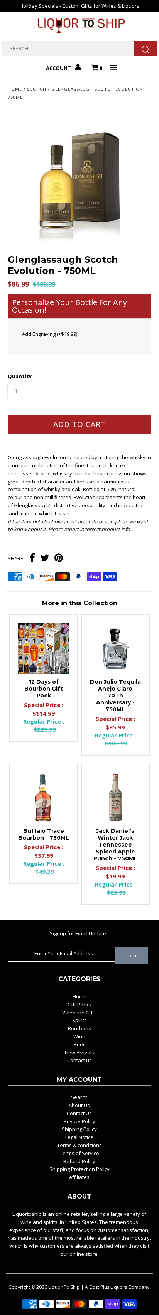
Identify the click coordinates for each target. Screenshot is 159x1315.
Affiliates (79, 1177)
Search (79, 1097)
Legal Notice (79, 1137)
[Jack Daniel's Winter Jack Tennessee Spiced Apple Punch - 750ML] (115, 798)
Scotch (36, 89)
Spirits (79, 1020)
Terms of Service (79, 1153)
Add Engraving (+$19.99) (49, 333)
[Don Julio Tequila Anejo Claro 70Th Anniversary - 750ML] (115, 648)
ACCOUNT (59, 68)
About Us (79, 1105)
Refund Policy (79, 1161)
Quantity (20, 376)
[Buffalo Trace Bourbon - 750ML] (43, 798)
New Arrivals (79, 1052)
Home (15, 89)
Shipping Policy (79, 1129)
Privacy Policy (79, 1121)
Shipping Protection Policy (79, 1169)
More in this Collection (79, 603)
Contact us (79, 1060)
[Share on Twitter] (44, 559)
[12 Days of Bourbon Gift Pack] (43, 648)
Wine (79, 1036)
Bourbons (79, 1028)
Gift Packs (79, 1004)
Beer (79, 1044)
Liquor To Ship (64, 1287)
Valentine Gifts (79, 1012)
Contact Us (79, 1113)
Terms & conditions (79, 1145)
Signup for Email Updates (79, 933)
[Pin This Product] (58, 559)
